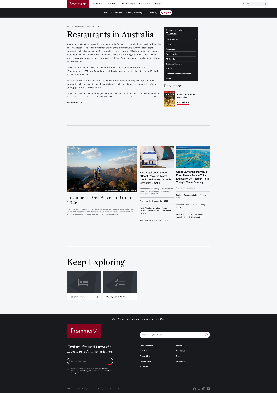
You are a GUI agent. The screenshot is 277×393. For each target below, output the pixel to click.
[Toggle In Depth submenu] (195, 69)
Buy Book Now (183, 102)
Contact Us (180, 351)
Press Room (181, 361)
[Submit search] (267, 4)
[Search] (206, 334)
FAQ (178, 356)
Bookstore (159, 4)
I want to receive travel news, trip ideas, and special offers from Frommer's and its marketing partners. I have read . (91, 371)
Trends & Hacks (128, 4)
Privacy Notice (102, 389)
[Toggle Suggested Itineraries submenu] (195, 64)
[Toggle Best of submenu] (195, 39)
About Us (180, 346)
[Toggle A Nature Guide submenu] (195, 59)
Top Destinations (146, 346)
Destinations (98, 4)
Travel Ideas (113, 4)
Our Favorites (144, 4)
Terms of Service (115, 389)
